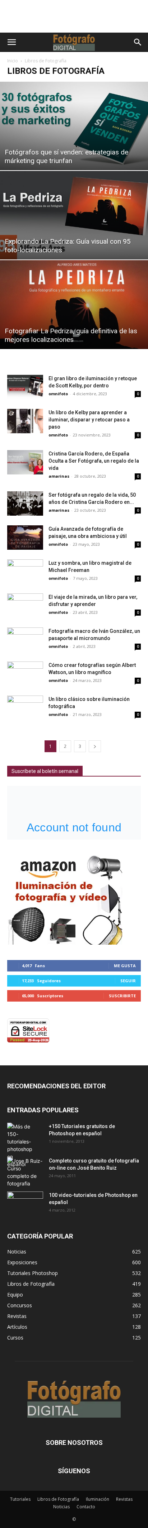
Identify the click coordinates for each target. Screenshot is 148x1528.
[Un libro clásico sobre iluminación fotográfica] (25, 708)
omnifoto (58, 393)
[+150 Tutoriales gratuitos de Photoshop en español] (19, 1145)
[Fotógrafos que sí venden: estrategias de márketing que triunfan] (74, 126)
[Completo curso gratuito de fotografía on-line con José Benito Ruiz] (25, 1172)
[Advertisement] (74, 20)
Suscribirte (122, 995)
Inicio (12, 61)
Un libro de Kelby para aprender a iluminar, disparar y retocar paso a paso (89, 420)
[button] (11, 42)
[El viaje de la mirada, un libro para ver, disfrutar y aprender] (25, 605)
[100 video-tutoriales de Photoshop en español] (25, 1202)
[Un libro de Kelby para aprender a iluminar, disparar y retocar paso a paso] (25, 421)
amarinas (58, 476)
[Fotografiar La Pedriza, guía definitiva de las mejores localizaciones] (74, 304)
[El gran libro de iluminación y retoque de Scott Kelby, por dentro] (25, 387)
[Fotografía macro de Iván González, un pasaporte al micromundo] (25, 639)
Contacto (86, 1507)
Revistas (124, 1499)
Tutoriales (20, 1499)
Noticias (61, 1507)
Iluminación (97, 1499)
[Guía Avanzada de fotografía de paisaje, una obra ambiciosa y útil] (25, 537)
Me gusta (125, 965)
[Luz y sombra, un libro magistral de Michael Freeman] (25, 571)
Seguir (128, 980)
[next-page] (95, 746)
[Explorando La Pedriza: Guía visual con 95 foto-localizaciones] (74, 215)
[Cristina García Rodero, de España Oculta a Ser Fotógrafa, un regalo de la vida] (25, 462)
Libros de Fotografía (58, 1499)
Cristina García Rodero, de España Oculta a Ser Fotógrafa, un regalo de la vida (93, 461)
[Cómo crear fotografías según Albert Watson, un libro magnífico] (25, 674)
